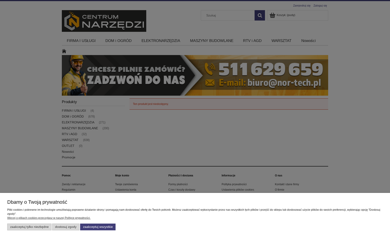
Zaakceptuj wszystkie (98, 227)
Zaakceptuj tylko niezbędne (29, 227)
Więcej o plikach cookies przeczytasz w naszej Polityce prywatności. (49, 218)
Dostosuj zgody (66, 227)
